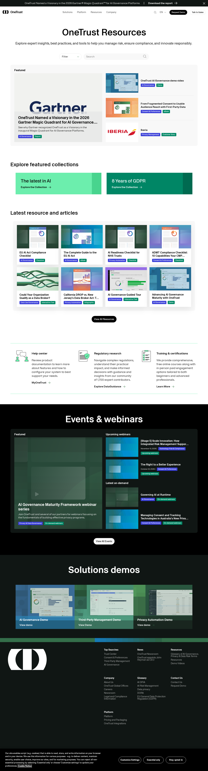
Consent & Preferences (116, 657)
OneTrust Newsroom (147, 654)
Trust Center (110, 654)
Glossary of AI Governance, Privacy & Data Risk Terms (185, 655)
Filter (65, 56)
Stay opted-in (176, 760)
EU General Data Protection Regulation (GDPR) (151, 697)
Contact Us (176, 682)
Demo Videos (178, 663)
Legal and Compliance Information (115, 697)
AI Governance (111, 665)
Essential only (153, 760)
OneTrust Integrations (115, 723)
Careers (108, 689)
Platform (108, 716)
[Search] (145, 56)
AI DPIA (141, 682)
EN (161, 12)
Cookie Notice (25, 766)
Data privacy (143, 689)
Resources (176, 660)
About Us (108, 682)
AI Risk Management (147, 686)
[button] (205, 3)
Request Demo (178, 686)
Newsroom (109, 693)
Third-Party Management (117, 661)
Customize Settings (129, 760)
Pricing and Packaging (115, 720)
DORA (140, 693)
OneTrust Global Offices (116, 686)
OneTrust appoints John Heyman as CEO (149, 658)
